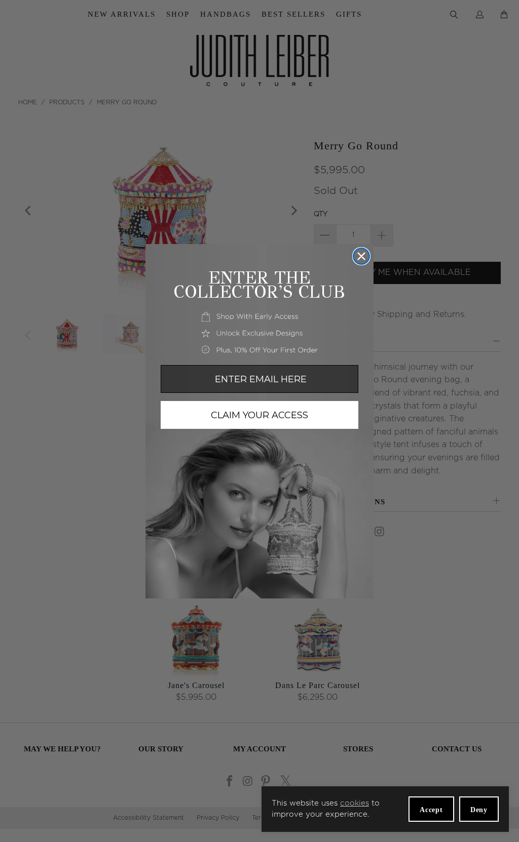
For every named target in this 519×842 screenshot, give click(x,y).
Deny (479, 810)
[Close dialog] (361, 256)
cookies (354, 803)
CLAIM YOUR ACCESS (259, 415)
